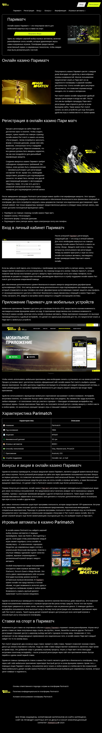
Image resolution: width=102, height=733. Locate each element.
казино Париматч (52, 627)
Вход (81, 4)
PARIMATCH (53, 723)
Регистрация (94, 4)
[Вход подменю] (41, 10)
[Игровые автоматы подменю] (85, 10)
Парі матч (45, 488)
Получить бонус (35, 34)
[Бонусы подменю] (51, 10)
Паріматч (40, 580)
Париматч (73, 236)
